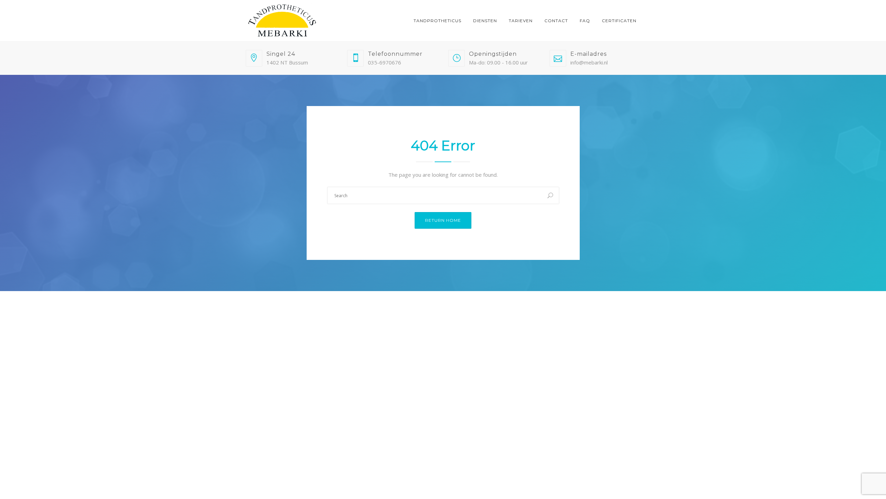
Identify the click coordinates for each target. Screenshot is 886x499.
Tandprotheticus (437, 20)
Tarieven (521, 20)
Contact (556, 20)
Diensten (485, 20)
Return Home (443, 220)
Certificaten (619, 20)
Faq (585, 20)
